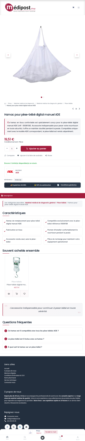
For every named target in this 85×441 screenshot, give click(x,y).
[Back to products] (76, 109)
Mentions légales (10, 373)
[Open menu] (42, 437)
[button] (8, 55)
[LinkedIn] (20, 427)
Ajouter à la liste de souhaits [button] (31, 155)
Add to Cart (51, 432)
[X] (13, 427)
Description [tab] (8, 196)
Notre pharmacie (10, 378)
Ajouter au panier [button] (37, 148)
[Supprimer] (7, 149)
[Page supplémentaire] (26, 427)
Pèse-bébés (69, 103)
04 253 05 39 (11, 421)
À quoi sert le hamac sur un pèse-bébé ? (25, 347)
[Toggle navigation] (79, 8)
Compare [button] (10, 155)
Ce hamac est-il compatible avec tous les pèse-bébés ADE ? (33, 331)
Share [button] (49, 155)
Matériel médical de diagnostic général (49, 103)
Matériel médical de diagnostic (24, 103)
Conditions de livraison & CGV (14, 375)
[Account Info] (78, 437)
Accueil (6, 368)
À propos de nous (10, 371)
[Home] (7, 437)
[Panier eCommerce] (73, 8)
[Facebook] (7, 427)
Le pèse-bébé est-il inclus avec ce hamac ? (26, 339)
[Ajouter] (16, 149)
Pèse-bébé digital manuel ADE (20, 284)
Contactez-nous (9, 382)
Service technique (10, 380)
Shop (10, 103)
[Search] (25, 437)
